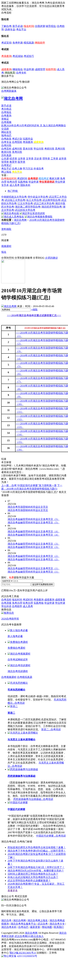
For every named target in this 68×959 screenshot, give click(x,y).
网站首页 (6, 132)
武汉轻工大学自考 (15, 200)
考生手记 (6, 168)
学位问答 (39, 148)
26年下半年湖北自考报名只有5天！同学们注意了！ (36, 867)
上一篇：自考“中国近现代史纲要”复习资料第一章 (29, 485)
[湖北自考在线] (10, 213)
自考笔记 (6, 165)
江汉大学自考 (25, 203)
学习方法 (28, 168)
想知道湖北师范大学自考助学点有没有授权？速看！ (37, 847)
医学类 (21, 162)
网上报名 (6, 172)
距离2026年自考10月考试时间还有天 (22, 125)
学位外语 (6, 606)
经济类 (13, 158)
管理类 (5, 162)
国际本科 (25, 185)
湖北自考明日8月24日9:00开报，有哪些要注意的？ (36, 870)
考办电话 (6, 109)
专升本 (5, 185)
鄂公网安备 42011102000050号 (20, 956)
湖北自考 (6, 920)
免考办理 (17, 603)
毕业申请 (29, 69)
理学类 (46, 158)
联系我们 (59, 927)
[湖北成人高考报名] (12, 216)
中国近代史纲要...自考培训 (51, 835)
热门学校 (13, 191)
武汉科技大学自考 (25, 210)
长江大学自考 (33, 200)
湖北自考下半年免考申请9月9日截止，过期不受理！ (37, 850)
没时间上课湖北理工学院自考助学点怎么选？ (33, 874)
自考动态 (23, 927)
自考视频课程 (8, 677)
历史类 (38, 158)
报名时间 (29, 26)
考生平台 (21, 29)
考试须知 (17, 56)
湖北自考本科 (8, 927)
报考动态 (6, 135)
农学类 (62, 158)
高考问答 (60, 148)
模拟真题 (29, 42)
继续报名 (17, 69)
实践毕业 (28, 138)
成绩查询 (6, 69)
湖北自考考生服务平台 (24, 923)
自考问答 (6, 145)
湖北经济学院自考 (51, 206)
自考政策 (6, 138)
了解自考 (6, 26)
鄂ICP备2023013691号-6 (22, 952)
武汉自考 (43, 923)
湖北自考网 (20, 220)
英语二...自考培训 (51, 729)
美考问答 (17, 152)
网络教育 (10, 72)
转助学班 (51, 69)
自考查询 (6, 115)
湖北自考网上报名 (38, 920)
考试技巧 (29, 56)
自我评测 (40, 26)
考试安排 (6, 42)
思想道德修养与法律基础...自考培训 (33, 799)
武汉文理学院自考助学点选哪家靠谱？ (29, 880)
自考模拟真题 (24, 677)
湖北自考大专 (57, 923)
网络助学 (40, 42)
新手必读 (17, 26)
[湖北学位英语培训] (32, 213)
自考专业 (6, 142)
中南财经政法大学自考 (14, 196)
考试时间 (22, 178)
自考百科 (6, 148)
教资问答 (6, 152)
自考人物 (17, 168)
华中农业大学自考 (38, 196)
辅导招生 (51, 26)
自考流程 (6, 599)
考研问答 (49, 148)
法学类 (21, 158)
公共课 (5, 158)
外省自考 (39, 168)
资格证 (5, 119)
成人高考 (14, 185)
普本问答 (28, 148)
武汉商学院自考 (51, 200)
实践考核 (23, 181)
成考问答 (17, 148)
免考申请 (17, 42)
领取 (34, 309)
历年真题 (6, 155)
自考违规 (6, 603)
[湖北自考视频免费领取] (39, 216)
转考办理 (12, 181)
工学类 (54, 158)
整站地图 (47, 927)
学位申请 (60, 181)
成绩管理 (40, 69)
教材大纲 (54, 178)
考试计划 (17, 138)
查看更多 (13, 890)
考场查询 (6, 56)
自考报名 (6, 112)
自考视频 (6, 122)
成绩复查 (60, 599)
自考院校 (17, 142)
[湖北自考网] (12, 98)
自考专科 (21, 72)
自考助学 (17, 606)
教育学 (13, 162)
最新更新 (35, 927)
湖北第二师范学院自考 (27, 206)
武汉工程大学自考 (44, 203)
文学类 (30, 158)
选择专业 (10, 29)
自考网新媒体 (8, 91)
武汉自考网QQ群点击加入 (29, 936)
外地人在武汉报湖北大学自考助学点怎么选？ (33, 877)
